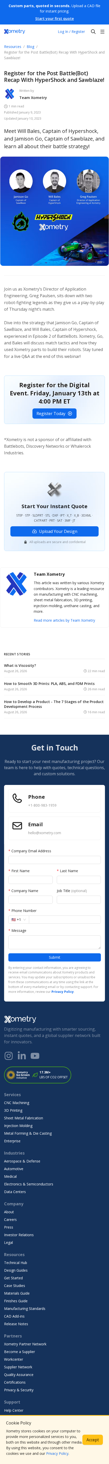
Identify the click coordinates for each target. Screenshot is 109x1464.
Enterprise (12, 1140)
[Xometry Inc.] (54, 1019)
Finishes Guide (16, 1300)
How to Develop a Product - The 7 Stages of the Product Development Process (54, 704)
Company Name (23, 890)
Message (17, 930)
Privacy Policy (57, 1453)
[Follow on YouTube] (35, 1055)
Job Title (72, 890)
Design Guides (16, 1270)
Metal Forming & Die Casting (28, 1133)
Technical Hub (15, 1262)
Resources (12, 46)
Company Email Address (29, 850)
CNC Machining (16, 1102)
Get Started (13, 1277)
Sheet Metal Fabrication (23, 1118)
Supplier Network (18, 1367)
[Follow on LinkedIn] (21, 1055)
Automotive (13, 1168)
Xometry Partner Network (25, 1344)
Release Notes (16, 1323)
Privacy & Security (18, 1389)
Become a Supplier (19, 1351)
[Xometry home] (14, 31)
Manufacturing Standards (24, 1308)
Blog (30, 46)
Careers (10, 1219)
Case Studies (14, 1285)
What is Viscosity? (20, 665)
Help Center (13, 1410)
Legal (8, 1242)
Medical (10, 1176)
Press (8, 1227)
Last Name (67, 870)
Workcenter (13, 1359)
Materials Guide (17, 1293)
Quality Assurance (18, 1374)
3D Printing (13, 1110)
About (9, 1211)
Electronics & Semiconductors (28, 1184)
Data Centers (15, 1191)
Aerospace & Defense (22, 1161)
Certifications (15, 1382)
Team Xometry (33, 97)
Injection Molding (18, 1125)
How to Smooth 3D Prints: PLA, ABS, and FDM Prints (49, 683)
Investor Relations (19, 1234)
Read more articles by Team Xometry (64, 620)
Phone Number (22, 910)
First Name (19, 870)
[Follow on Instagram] (8, 1055)
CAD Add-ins (14, 1316)
